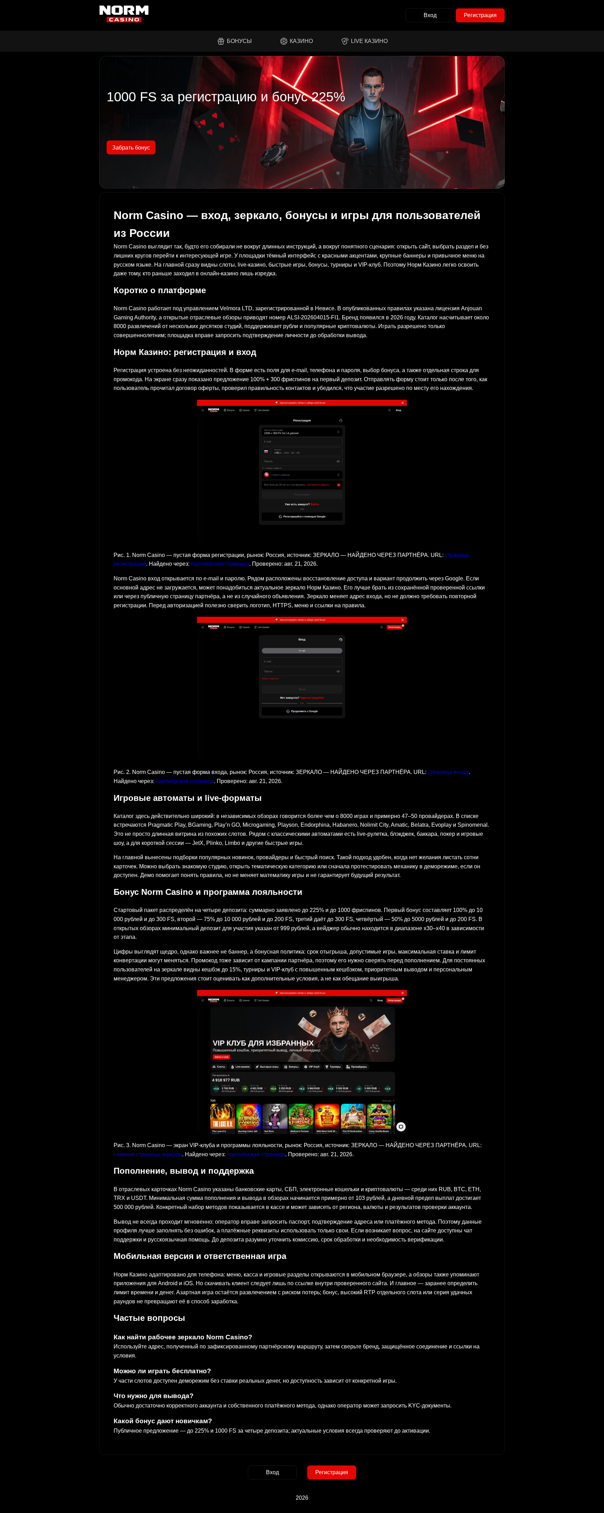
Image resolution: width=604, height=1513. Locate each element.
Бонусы (239, 41)
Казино (301, 41)
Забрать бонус (131, 148)
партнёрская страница (220, 564)
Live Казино (369, 41)
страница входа (448, 772)
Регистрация (480, 15)
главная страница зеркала (148, 1154)
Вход (430, 15)
